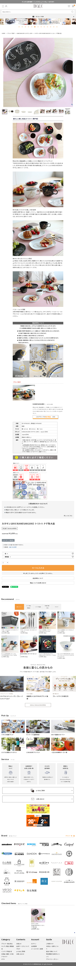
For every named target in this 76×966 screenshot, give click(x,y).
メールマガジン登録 (37, 949)
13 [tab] (57, 26)
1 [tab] (19, 26)
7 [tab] (38, 26)
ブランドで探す (11, 33)
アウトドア (4, 957)
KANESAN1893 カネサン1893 (24, 33)
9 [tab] (44, 26)
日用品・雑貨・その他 (7, 954)
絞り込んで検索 (38, 17)
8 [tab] (41, 26)
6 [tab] (34, 26)
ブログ (18, 949)
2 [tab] (22, 26)
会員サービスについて (22, 946)
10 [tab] (47, 26)
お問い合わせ (20, 954)
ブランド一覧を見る (7, 944)
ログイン (33, 944)
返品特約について (38, 578)
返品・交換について (51, 951)
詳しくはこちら (68, 516)
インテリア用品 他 (6, 951)
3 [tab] (25, 26)
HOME (3, 33)
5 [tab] (31, 26)
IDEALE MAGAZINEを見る (38, 705)
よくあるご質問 (20, 951)
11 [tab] (50, 26)
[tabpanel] (29, 21)
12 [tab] (53, 26)
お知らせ (18, 944)
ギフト (3, 959)
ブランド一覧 (68, 835)
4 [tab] (28, 26)
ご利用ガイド (50, 944)
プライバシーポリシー (52, 959)
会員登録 (34, 946)
